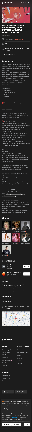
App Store (9, 392)
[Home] (7, 3)
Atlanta (20, 358)
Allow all (6, 424)
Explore (22, 2)
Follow (26, 266)
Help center (6, 375)
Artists (4, 363)
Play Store (22, 392)
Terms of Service (16, 428)
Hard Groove (8, 285)
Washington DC (22, 353)
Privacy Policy (5, 428)
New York (20, 350)
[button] (26, 266)
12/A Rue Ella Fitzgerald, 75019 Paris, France (17, 307)
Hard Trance (8, 290)
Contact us (6, 378)
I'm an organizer (7, 350)
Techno (19, 285)
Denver (19, 361)
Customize (16, 424)
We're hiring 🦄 (7, 360)
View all (19, 363)
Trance (19, 290)
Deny (27, 424)
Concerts (5, 365)
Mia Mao (7, 35)
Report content (7, 381)
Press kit (5, 357)
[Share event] (28, 2)
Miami (19, 355)
